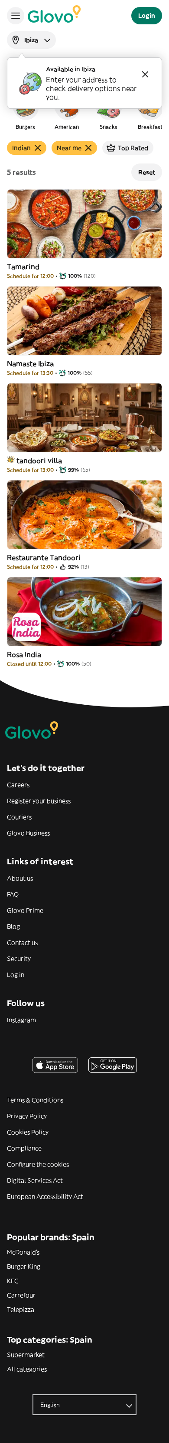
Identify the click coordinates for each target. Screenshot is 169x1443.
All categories (27, 1369)
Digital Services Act (35, 1180)
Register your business (39, 801)
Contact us (22, 942)
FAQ (13, 894)
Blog (13, 926)
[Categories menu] (15, 15)
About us (20, 878)
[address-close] (145, 74)
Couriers (19, 817)
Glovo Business (28, 833)
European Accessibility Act (45, 1196)
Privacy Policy (27, 1116)
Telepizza (20, 1309)
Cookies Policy (28, 1132)
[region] (84, 110)
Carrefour (21, 1295)
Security (19, 959)
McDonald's (23, 1252)
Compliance (24, 1148)
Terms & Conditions (35, 1100)
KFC (13, 1281)
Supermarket (26, 1355)
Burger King (23, 1266)
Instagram (21, 1020)
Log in (15, 975)
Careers (18, 785)
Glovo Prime (25, 910)
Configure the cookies (38, 1164)
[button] (25, 110)
